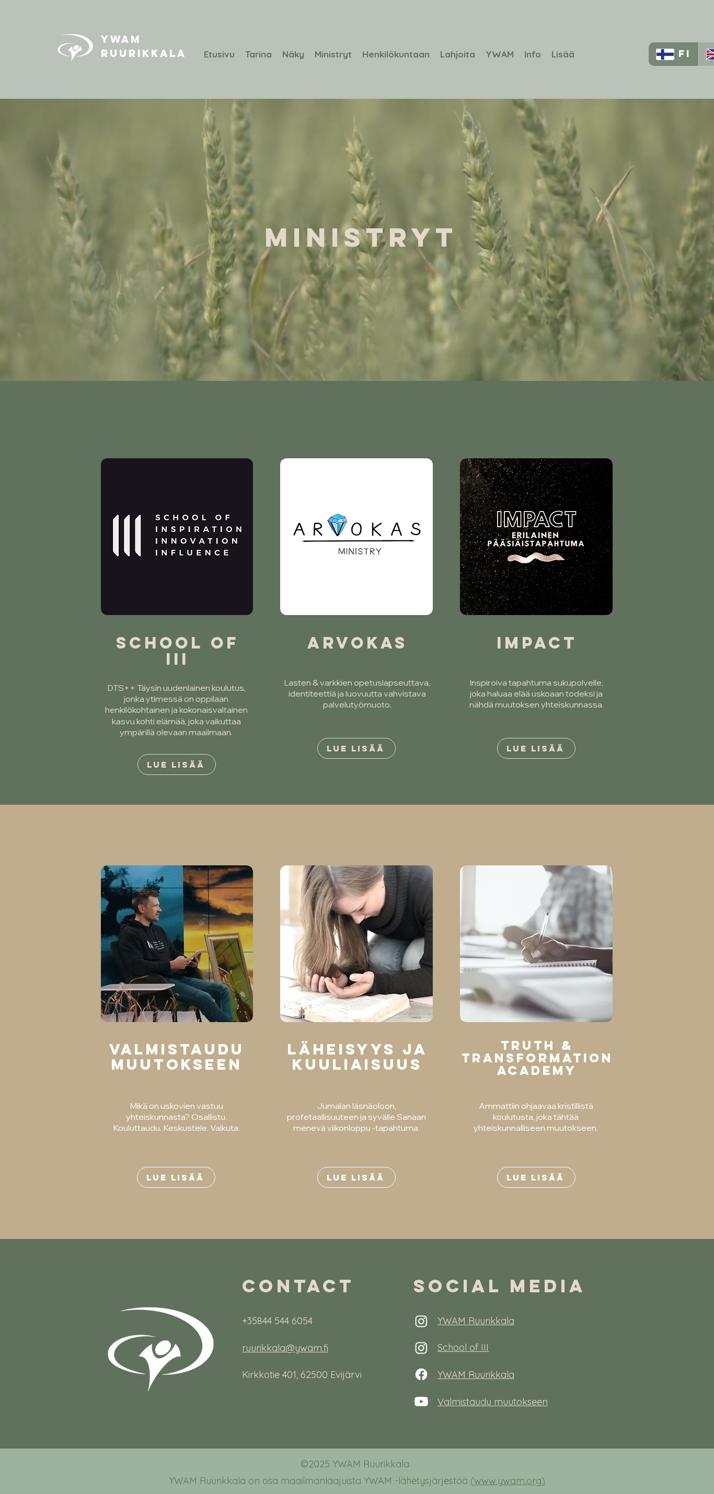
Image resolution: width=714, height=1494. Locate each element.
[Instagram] (421, 1321)
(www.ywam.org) (507, 1481)
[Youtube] (421, 1401)
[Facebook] (421, 1374)
